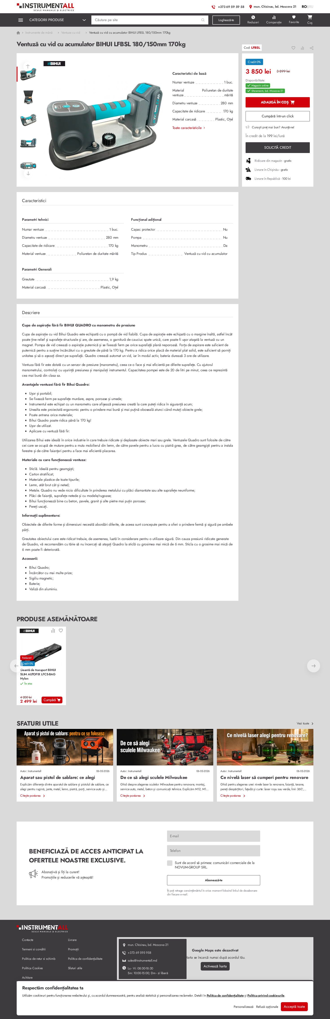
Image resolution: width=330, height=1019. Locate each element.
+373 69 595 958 (139, 952)
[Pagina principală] (46, 6)
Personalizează (243, 1006)
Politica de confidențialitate (85, 958)
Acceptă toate (294, 1006)
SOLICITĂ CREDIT (277, 147)
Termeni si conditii (34, 949)
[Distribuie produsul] (311, 47)
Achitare (27, 977)
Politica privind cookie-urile (265, 995)
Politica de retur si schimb (38, 958)
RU (311, 6)
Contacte (27, 940)
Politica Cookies (32, 968)
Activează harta (215, 966)
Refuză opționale (267, 1006)
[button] (203, 20)
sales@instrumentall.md (142, 960)
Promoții (73, 949)
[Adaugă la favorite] (293, 47)
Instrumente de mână (38, 32)
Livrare (72, 940)
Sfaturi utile (75, 968)
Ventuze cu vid (70, 32)
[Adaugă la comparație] (302, 47)
